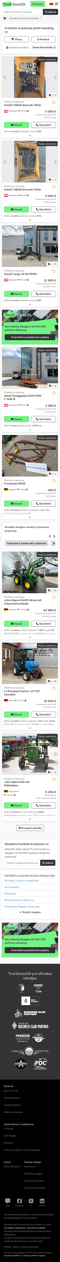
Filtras (18, 39)
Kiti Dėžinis (10, 893)
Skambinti (45, 124)
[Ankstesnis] (5, 77)
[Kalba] (51, 4)
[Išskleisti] (29, 135)
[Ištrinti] (54, 47)
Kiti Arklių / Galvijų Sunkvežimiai (21, 880)
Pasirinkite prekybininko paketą (30, 337)
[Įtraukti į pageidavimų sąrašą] (54, 102)
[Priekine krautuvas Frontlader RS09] (30, 456)
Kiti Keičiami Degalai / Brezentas (22, 906)
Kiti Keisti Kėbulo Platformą (18, 900)
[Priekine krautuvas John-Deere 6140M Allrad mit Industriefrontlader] (30, 572)
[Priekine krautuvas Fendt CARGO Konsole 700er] (30, 77)
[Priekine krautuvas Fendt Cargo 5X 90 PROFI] (30, 246)
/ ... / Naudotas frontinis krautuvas (22, 18)
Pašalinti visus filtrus (18, 47)
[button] (56, 4)
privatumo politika (12, 1255)
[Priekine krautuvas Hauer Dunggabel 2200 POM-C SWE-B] (30, 368)
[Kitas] (55, 77)
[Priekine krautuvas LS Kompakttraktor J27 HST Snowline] (30, 663)
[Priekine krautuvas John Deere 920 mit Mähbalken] (30, 754)
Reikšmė (44, 39)
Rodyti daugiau (31, 912)
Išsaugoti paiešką (31, 827)
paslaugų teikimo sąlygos (34, 1255)
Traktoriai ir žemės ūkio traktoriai (26, 543)
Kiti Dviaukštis (11, 887)
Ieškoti (52, 11)
